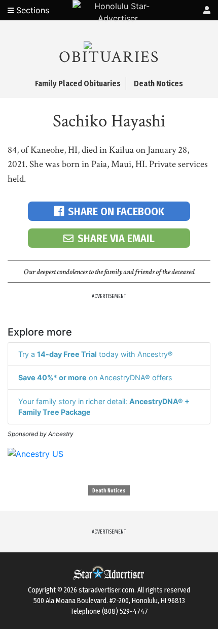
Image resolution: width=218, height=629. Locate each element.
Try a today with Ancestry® (95, 354)
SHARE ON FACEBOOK (116, 211)
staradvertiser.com (106, 590)
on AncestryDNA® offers (95, 377)
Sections (31, 10)
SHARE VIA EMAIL (116, 238)
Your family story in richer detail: (104, 407)
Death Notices (109, 491)
